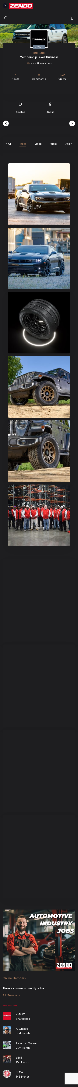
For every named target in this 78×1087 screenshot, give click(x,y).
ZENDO (20, 1014)
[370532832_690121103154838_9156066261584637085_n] (39, 322)
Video (38, 143)
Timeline (20, 111)
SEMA (19, 1072)
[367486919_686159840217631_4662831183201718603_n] (39, 451)
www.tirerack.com (41, 63)
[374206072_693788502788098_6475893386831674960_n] (39, 258)
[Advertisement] (39, 600)
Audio (53, 143)
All (9, 143)
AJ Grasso (22, 1028)
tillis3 (19, 1057)
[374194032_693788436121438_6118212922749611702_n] (39, 194)
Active (10, 1005)
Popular (15, 1005)
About (50, 111)
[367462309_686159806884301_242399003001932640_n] (39, 387)
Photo (23, 143)
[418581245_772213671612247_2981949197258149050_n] (39, 515)
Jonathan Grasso (26, 1043)
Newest (5, 1005)
